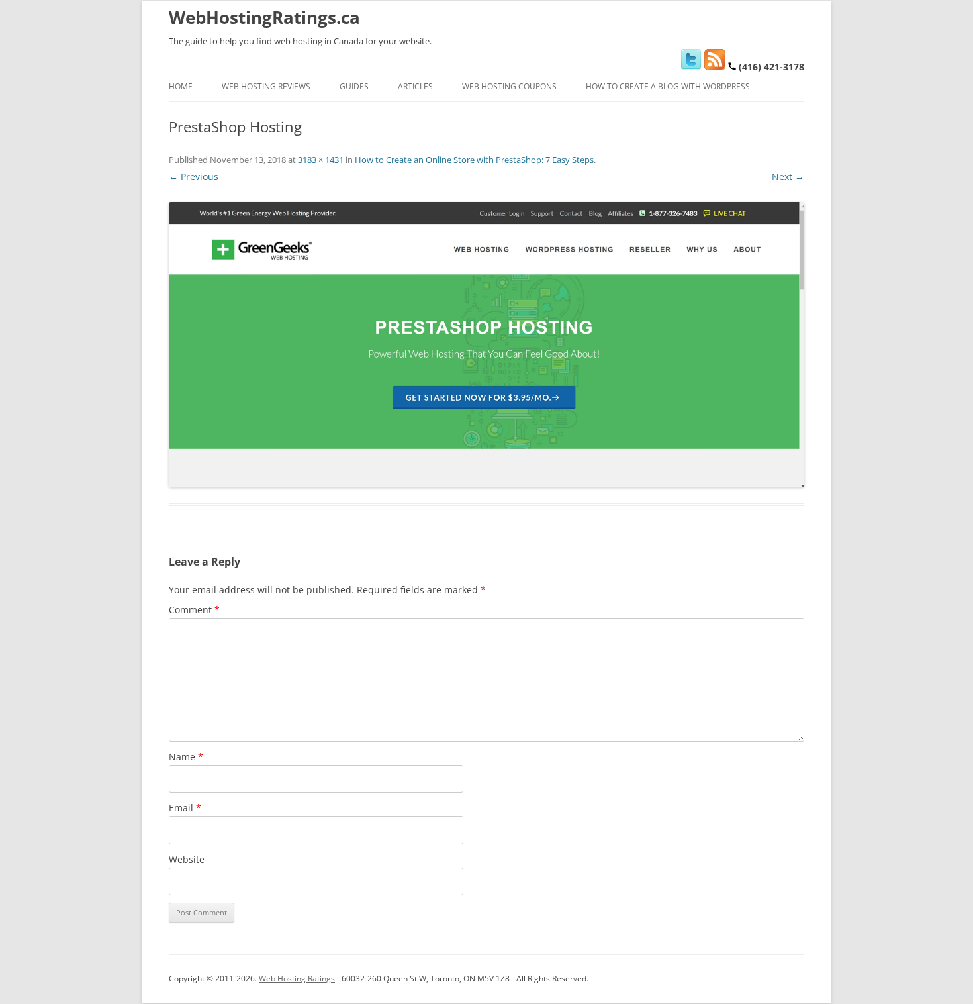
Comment (194, 609)
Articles (415, 86)
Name (186, 756)
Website (187, 859)
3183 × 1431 (321, 160)
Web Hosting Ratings (297, 978)
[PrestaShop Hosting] (486, 345)
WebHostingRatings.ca (264, 17)
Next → (788, 176)
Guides (354, 86)
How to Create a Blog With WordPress (668, 86)
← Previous (193, 176)
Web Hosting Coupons (509, 86)
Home (181, 86)
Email (185, 807)
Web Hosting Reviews (266, 86)
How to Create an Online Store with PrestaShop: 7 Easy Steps (474, 160)
